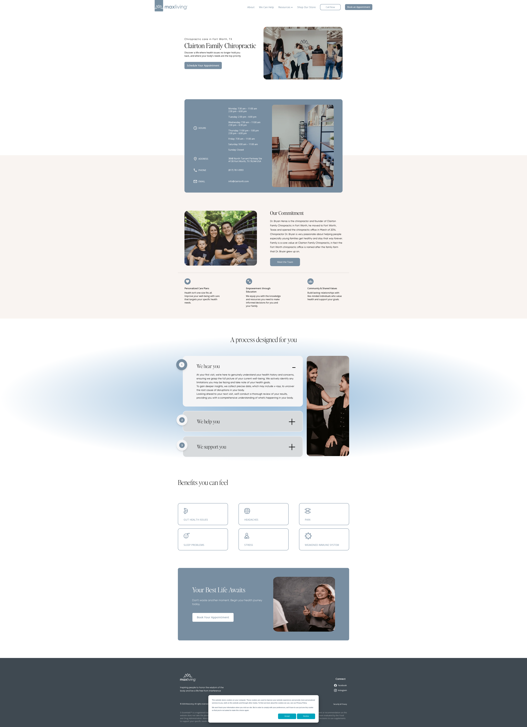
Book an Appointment (358, 7)
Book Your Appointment (213, 617)
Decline (306, 716)
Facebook (342, 685)
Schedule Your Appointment (203, 65)
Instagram (342, 690)
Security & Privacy (340, 704)
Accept (287, 716)
